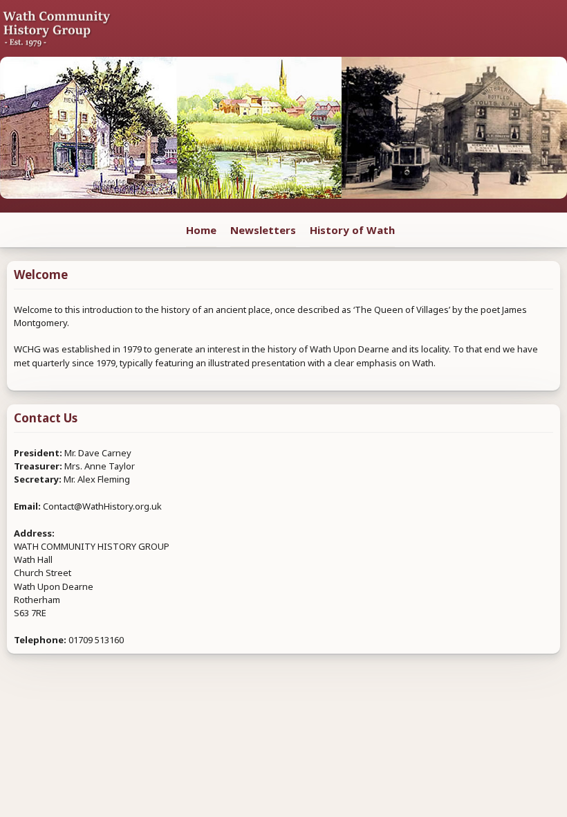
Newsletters (263, 230)
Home (201, 230)
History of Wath (352, 230)
